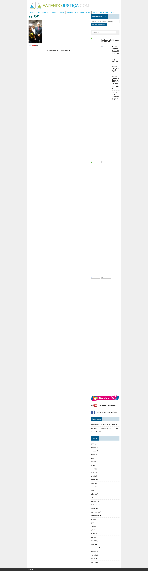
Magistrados (94, 555)
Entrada (32, 12)
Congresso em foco (95, 512)
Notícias (95, 12)
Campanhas (70, 12)
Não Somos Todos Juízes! (115, 61)
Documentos (94, 447)
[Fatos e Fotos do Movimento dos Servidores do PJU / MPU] (106, 160)
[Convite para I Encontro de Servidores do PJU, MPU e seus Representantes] (95, 391)
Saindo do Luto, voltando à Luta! (115, 70)
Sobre (38, 12)
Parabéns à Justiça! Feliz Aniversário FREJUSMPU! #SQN (110, 41)
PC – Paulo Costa (95, 505)
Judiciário (93, 454)
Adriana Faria (94, 494)
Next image (64, 50)
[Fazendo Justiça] (74, 5)
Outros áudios (94, 501)
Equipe (92, 523)
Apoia (92, 530)
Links (92, 465)
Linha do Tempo (104, 12)
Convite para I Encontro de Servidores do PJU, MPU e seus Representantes (115, 83)
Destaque (93, 519)
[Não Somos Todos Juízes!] (95, 276)
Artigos (88, 12)
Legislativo (93, 462)
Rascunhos (93, 541)
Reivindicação (45, 12)
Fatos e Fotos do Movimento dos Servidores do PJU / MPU (115, 50)
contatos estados (95, 516)
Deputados (93, 551)
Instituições (93, 451)
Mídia (76, 12)
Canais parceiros (95, 548)
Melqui (92, 498)
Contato (112, 12)
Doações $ (93, 487)
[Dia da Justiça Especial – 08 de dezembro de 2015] (106, 391)
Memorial (54, 12)
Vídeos (92, 544)
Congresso (93, 483)
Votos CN (93, 469)
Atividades (61, 12)
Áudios (92, 490)
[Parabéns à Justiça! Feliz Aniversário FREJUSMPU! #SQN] (95, 152)
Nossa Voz (93, 559)
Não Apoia (93, 533)
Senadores (93, 562)
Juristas (93, 458)
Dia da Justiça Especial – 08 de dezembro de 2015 (115, 97)
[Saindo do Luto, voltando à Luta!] (106, 276)
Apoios (82, 12)
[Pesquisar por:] (104, 32)
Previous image (53, 50)
